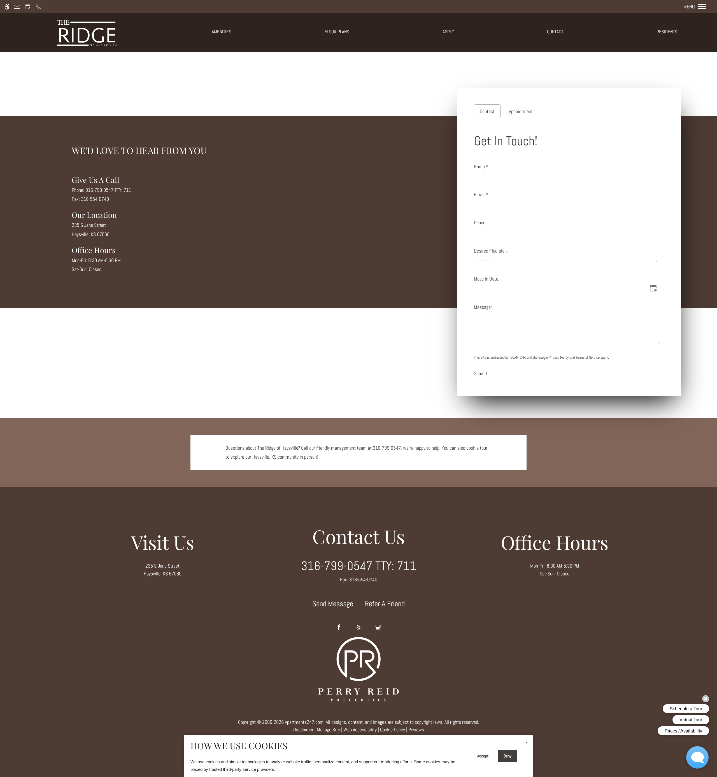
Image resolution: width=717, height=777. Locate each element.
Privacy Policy (559, 357)
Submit (480, 373)
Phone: (480, 222)
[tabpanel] (569, 254)
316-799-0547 (108, 190)
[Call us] (38, 6)
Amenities (221, 32)
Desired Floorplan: (491, 251)
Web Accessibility (360, 729)
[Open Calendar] (653, 288)
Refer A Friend (385, 603)
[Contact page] (17, 6)
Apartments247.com (304, 722)
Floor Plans (337, 32)
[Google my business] (378, 627)
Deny (507, 756)
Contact (555, 32)
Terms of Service (588, 357)
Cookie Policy (392, 729)
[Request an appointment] (27, 6)
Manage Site (328, 729)
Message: (483, 307)
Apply (448, 32)
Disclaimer (303, 729)
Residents (667, 32)
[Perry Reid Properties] (358, 669)
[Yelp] (358, 627)
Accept (482, 756)
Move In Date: (486, 279)
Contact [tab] (487, 111)
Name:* (481, 166)
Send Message (332, 603)
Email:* (481, 194)
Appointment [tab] (521, 111)
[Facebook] (338, 627)
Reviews (416, 729)
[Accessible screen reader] (7, 6)
